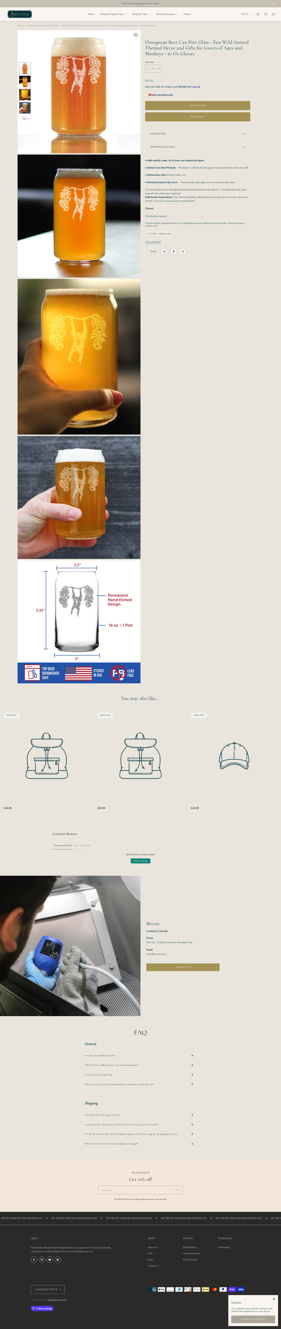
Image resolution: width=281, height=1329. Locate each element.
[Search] (265, 14)
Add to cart (198, 105)
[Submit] (178, 1190)
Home (21, 25)
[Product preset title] (47, 756)
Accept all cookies (253, 1319)
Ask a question (153, 241)
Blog (150, 1259)
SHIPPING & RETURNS (162, 147)
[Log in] (258, 14)
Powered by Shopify (57, 1299)
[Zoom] (136, 35)
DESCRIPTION (158, 133)
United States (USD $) (46, 1289)
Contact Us (153, 1265)
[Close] (274, 1299)
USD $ (244, 14)
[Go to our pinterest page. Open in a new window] (57, 1259)
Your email (106, 1190)
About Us (153, 1247)
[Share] (164, 251)
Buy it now (198, 116)
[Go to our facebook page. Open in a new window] (34, 1259)
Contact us (183, 967)
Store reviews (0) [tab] (81, 845)
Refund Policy (190, 1247)
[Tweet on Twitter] (183, 251)
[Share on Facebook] (174, 251)
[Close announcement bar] (273, 4)
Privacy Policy (190, 1259)
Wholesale (223, 1247)
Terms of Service (191, 1253)
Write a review (140, 861)
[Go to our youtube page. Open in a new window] (50, 1259)
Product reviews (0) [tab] (63, 845)
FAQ (150, 1253)
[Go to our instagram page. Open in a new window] (42, 1259)
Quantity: (150, 62)
